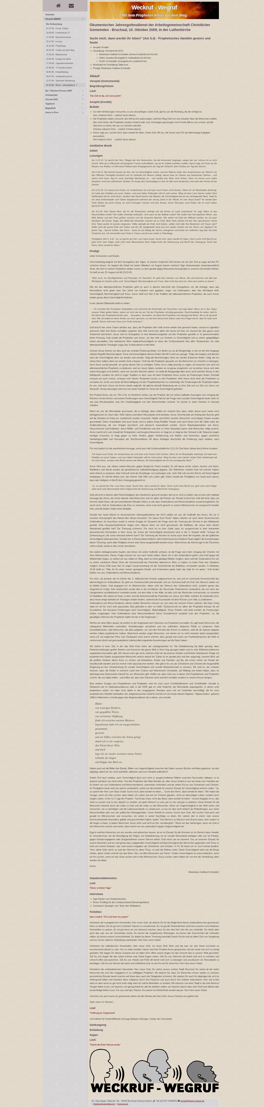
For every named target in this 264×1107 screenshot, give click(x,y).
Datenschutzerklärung (104, 1104)
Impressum (122, 1104)
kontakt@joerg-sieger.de (192, 1101)
